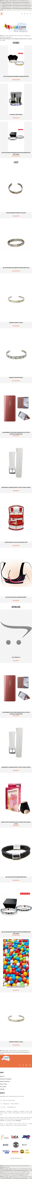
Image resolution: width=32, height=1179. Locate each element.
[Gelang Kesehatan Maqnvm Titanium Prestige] (16, 60)
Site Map (2, 1089)
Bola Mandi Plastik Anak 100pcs (16, 987)
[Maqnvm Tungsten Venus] (16, 353)
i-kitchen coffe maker (16, 114)
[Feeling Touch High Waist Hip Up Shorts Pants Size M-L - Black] (16, 797)
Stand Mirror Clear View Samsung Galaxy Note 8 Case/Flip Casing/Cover (16, 433)
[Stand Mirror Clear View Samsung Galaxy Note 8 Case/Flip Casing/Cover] (16, 408)
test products (16, 657)
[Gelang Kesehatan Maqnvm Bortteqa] (16, 852)
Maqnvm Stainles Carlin (16, 322)
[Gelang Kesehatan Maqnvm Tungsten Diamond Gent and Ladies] (16, 136)
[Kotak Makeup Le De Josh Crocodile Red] (16, 518)
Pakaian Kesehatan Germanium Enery (16, 597)
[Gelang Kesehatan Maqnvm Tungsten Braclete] (16, 243)
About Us (2, 1076)
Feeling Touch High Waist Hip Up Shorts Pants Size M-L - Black (16, 823)
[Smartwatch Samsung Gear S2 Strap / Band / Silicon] (16, 463)
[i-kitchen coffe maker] (16, 98)
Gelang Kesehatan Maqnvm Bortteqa (16, 877)
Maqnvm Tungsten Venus (16, 377)
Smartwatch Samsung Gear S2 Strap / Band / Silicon (16, 487)
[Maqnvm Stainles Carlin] (16, 298)
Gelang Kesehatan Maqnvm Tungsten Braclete (16, 267)
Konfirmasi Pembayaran (5, 1079)
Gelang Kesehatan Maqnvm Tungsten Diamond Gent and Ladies (16, 153)
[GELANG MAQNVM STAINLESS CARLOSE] (16, 188)
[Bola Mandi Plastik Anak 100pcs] (16, 962)
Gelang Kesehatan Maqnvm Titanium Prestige (16, 76)
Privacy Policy (3, 1084)
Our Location (3, 1086)
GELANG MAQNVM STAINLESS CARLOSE (16, 212)
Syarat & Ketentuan (4, 1081)
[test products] (16, 633)
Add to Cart (16, 80)
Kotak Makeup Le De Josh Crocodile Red (16, 542)
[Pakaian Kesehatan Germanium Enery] (16, 572)
